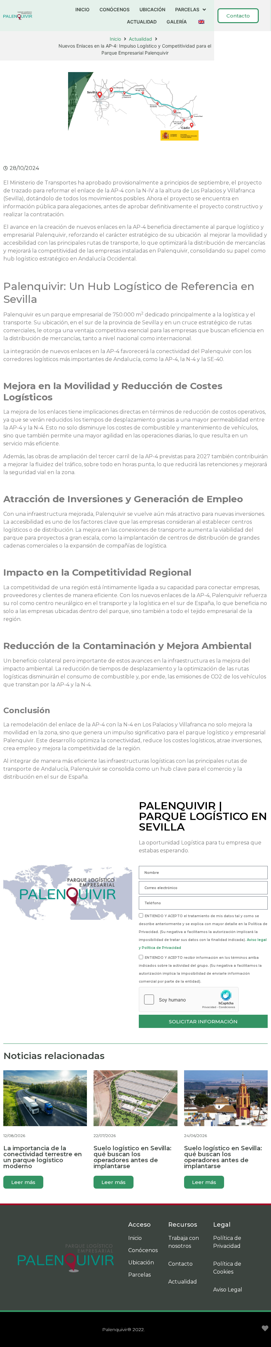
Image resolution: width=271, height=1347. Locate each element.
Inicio (115, 39)
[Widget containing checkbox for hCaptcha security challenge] (189, 999)
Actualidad (140, 39)
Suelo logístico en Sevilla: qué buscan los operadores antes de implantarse (133, 1157)
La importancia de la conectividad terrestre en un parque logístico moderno (42, 1157)
